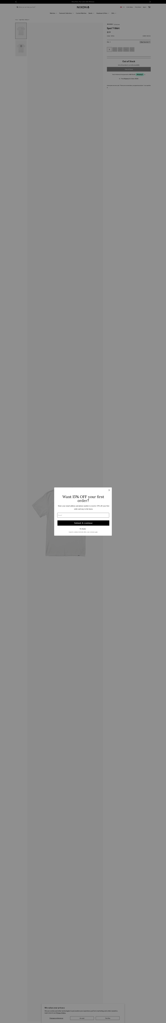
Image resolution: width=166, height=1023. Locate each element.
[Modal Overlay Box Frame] (83, 511)
